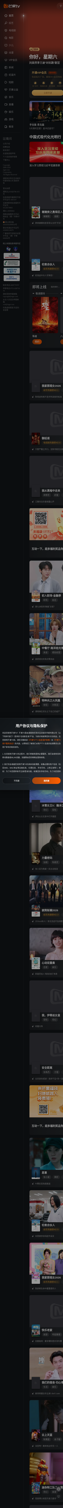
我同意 (46, 781)
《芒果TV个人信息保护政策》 (39, 740)
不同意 (16, 781)
